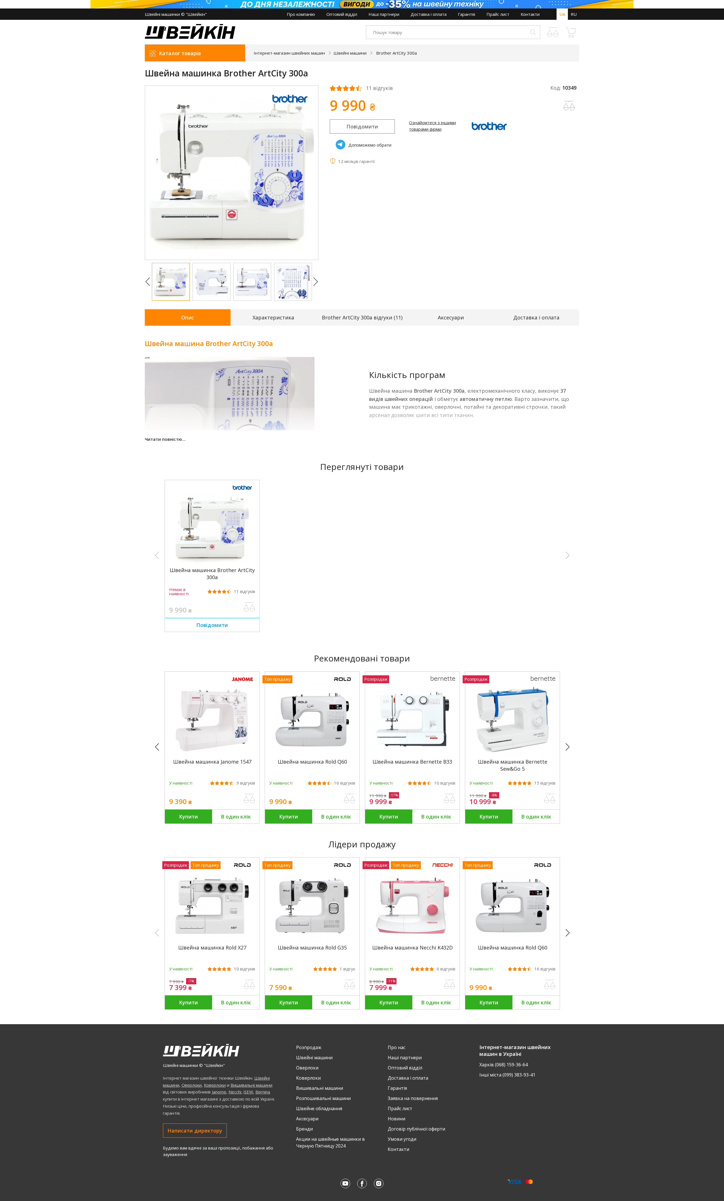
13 (144, 783)
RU (574, 14)
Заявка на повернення (413, 1098)
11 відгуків (379, 88)
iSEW (248, 1092)
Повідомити (362, 126)
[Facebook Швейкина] (362, 1183)
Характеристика (273, 317)
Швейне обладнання (319, 1108)
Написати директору (194, 1130)
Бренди (304, 1129)
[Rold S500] (112, 755)
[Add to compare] (569, 106)
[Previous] (159, 747)
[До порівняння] (249, 607)
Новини (396, 1119)
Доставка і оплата (429, 14)
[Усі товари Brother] (290, 105)
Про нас (396, 1047)
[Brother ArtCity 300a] (212, 563)
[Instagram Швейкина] (378, 1183)
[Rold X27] (212, 941)
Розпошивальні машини (323, 1098)
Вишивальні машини (251, 1085)
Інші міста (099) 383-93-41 (507, 1075)
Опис (187, 317)
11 (244, 591)
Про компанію (301, 14)
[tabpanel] (231, 172)
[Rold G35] (312, 941)
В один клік (236, 816)
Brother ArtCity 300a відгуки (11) (362, 317)
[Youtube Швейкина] (345, 1183)
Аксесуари (451, 317)
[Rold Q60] (312, 755)
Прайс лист (497, 14)
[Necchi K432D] (412, 941)
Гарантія (466, 14)
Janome (219, 1092)
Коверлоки (215, 1085)
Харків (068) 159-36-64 (503, 1065)
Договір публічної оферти (416, 1129)
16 (344, 783)
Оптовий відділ (341, 14)
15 (544, 783)
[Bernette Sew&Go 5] (512, 755)
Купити (188, 816)
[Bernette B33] (412, 755)
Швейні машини (314, 1057)
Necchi (235, 1092)
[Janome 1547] (212, 755)
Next (315, 281)
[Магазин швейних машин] (190, 37)
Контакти (530, 14)
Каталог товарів (180, 53)
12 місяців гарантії (356, 161)
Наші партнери (384, 14)
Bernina (262, 1092)
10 (444, 783)
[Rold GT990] (612, 941)
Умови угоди (402, 1139)
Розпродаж (308, 1047)
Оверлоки (192, 1085)
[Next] (570, 747)
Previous (147, 281)
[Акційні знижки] (362, 4)
